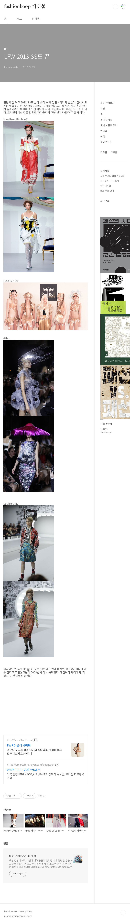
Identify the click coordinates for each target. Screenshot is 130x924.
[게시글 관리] (18, 795)
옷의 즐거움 (106, 119)
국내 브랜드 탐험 (108, 125)
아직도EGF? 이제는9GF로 (23, 770)
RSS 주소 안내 (107, 190)
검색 (115, 6)
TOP (123, 912)
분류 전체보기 (107, 102)
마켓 (102, 136)
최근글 (103, 152)
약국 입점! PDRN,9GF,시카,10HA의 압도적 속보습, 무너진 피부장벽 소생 (45, 776)
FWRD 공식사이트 (19, 745)
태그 (19, 19)
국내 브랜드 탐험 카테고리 (112, 176)
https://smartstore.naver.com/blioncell (30, 764)
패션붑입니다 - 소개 (109, 180)
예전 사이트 (105, 185)
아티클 (103, 130)
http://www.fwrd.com (19, 740)
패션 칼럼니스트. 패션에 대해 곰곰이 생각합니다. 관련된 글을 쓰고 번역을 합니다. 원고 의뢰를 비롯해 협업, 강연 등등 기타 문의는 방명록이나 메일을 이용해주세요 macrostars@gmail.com (40, 863)
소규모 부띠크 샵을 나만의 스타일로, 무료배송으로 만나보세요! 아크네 (34, 751)
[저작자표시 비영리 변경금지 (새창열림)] (41, 796)
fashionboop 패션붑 (25, 6)
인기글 (114, 152)
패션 (102, 108)
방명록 (36, 19)
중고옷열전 (105, 142)
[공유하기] (14, 795)
